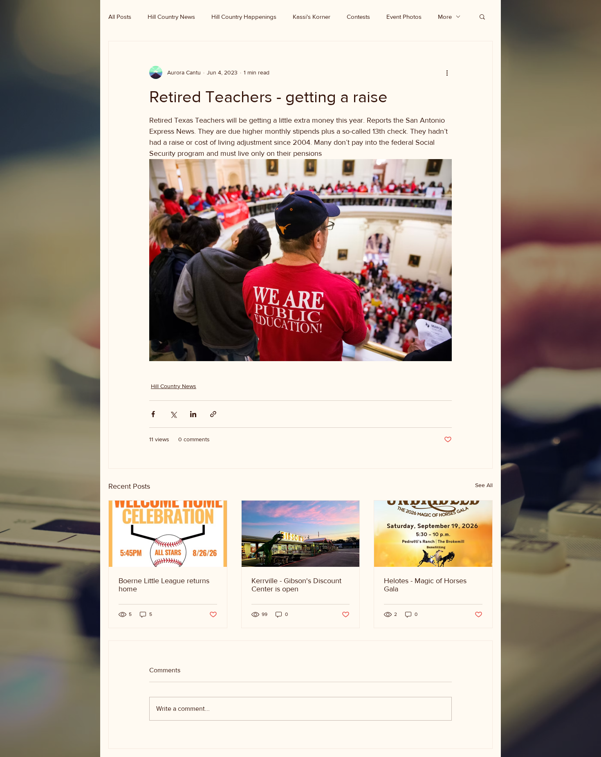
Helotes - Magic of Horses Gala (425, 585)
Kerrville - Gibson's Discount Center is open (296, 585)
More (445, 16)
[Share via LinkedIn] (193, 414)
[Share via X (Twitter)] (173, 414)
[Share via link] (213, 414)
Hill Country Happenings (243, 16)
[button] (482, 16)
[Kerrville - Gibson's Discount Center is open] (301, 534)
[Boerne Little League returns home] (168, 534)
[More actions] (447, 72)
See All (484, 485)
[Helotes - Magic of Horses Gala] (433, 534)
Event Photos (404, 16)
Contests (358, 16)
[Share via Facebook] (153, 414)
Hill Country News (171, 16)
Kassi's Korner (311, 16)
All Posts (119, 16)
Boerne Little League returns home (164, 585)
